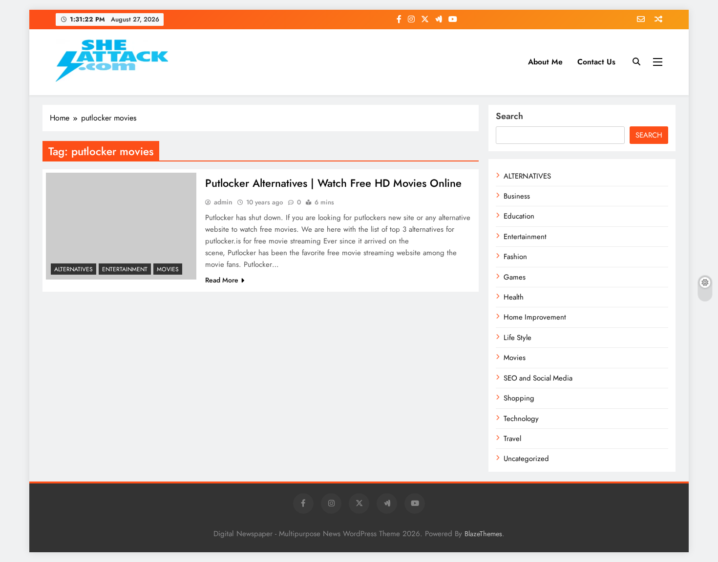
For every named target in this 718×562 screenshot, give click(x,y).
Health (514, 297)
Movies (168, 269)
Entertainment (125, 269)
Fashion (515, 256)
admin (223, 202)
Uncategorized (526, 458)
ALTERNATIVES (73, 269)
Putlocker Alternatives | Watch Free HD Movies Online (333, 183)
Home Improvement (535, 317)
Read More (221, 280)
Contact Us (596, 61)
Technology (521, 418)
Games (515, 277)
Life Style (517, 337)
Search (509, 116)
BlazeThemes (483, 534)
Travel (512, 438)
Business (517, 196)
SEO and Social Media (538, 378)
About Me (545, 61)
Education (519, 216)
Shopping (519, 398)
